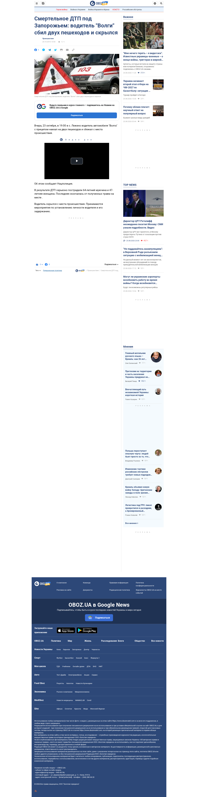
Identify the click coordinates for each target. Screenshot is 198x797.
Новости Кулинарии (84, 683)
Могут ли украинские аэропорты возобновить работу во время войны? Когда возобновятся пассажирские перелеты (141, 280)
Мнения (128, 346)
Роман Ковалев (131, 515)
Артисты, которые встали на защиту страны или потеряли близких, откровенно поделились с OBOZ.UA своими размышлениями (142, 66)
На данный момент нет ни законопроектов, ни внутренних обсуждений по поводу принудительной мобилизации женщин (142, 262)
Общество (140, 641)
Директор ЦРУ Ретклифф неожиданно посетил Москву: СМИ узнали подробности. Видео (143, 224)
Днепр (86, 649)
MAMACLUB (80, 700)
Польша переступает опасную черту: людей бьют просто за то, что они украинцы (136, 454)
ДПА (88, 666)
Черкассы (96, 649)
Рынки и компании (64, 692)
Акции (86, 675)
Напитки (69, 683)
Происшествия (48, 39)
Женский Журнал (97, 709)
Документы (88, 590)
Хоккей (79, 658)
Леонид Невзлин (131, 497)
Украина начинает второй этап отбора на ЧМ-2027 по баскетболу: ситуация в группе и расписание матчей (136, 86)
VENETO (115, 9)
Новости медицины (65, 700)
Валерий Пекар (131, 381)
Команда (86, 583)
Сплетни (68, 709)
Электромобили (75, 675)
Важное (128, 17)
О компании (62, 583)
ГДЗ (58, 666)
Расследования (109, 641)
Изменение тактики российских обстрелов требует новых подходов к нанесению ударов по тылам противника (138, 472)
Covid (89, 700)
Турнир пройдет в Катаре (134, 95)
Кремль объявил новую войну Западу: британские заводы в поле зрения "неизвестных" (138, 490)
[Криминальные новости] (80, 271)
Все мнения (131, 523)
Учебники (66, 666)
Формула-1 (95, 658)
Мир (70, 641)
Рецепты (60, 683)
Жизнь (87, 641)
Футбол (59, 658)
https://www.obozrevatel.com (123, 721)
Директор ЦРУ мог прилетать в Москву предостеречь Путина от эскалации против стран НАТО (142, 234)
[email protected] (65, 777)
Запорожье (76, 649)
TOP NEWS (129, 184)
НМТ (101, 666)
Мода (85, 709)
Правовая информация (118, 583)
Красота (77, 709)
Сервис (95, 675)
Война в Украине (77, 9)
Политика (56, 641)
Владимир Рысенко (132, 461)
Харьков (66, 649)
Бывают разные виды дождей (136, 118)
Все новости (157, 641)
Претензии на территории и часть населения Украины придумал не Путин (138, 374)
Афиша (59, 709)
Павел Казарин (131, 399)
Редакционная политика (52, 270)
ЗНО (94, 666)
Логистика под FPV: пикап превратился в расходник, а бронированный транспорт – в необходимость (138, 508)
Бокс (86, 658)
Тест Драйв (61, 675)
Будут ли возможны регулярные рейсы (140, 287)
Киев (59, 649)
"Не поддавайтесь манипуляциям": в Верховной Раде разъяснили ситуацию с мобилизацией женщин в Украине (143, 252)
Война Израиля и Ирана (98, 9)
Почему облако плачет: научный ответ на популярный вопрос (136, 110)
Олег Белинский (131, 363)
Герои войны (61, 9)
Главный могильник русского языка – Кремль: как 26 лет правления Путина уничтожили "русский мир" (136, 356)
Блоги (121, 641)
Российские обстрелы (132, 9)
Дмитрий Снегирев (132, 479)
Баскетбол (69, 658)
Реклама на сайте (64, 590)
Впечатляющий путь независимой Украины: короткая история (137, 392)
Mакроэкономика (82, 692)
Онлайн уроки (78, 666)
